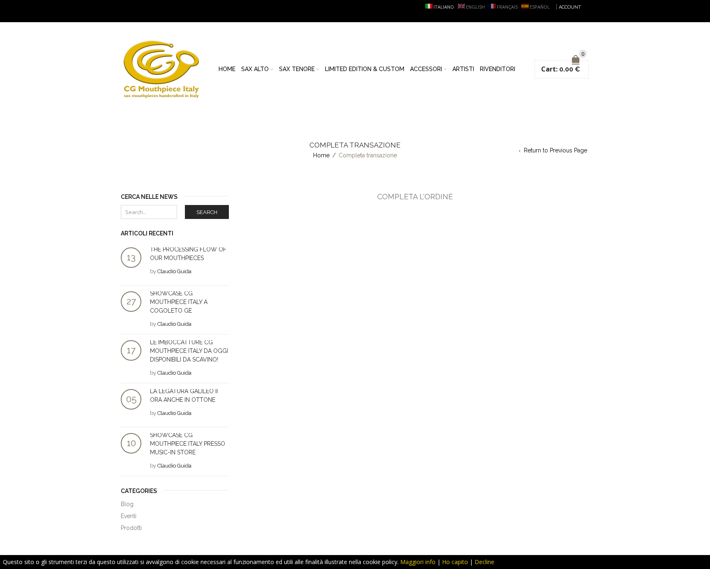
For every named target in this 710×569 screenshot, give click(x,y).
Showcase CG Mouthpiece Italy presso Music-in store (187, 444)
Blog (127, 504)
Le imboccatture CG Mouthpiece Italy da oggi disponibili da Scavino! (189, 351)
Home (227, 69)
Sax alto (255, 69)
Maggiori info (418, 562)
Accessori (426, 69)
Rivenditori (497, 69)
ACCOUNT (570, 7)
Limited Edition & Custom (364, 69)
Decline (484, 562)
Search (206, 212)
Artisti (463, 69)
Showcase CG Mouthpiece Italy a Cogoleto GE (178, 302)
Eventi (128, 516)
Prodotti (131, 528)
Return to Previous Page (555, 150)
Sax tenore (297, 69)
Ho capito (455, 562)
